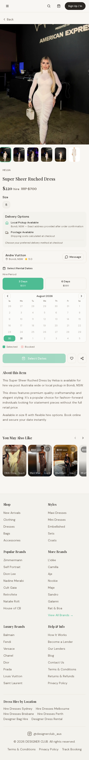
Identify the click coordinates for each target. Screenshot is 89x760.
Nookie (53, 581)
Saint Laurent (12, 683)
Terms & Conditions (62, 669)
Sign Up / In (75, 6)
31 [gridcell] (21, 338)
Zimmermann (12, 560)
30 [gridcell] (9, 338)
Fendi (7, 642)
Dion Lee (9, 574)
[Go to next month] (81, 296)
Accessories (12, 540)
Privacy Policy (57, 683)
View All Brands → (60, 615)
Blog (51, 655)
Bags (6, 533)
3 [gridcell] (56, 338)
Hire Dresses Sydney (17, 709)
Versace (9, 649)
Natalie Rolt (11, 601)
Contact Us (56, 662)
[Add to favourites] (22, 449)
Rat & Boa (55, 608)
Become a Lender (60, 642)
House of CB (12, 608)
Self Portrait (12, 567)
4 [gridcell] (67, 338)
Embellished (56, 526)
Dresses (9, 526)
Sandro (53, 594)
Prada (7, 669)
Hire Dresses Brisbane (18, 714)
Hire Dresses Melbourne (52, 709)
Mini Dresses (57, 520)
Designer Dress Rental (47, 719)
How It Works (57, 635)
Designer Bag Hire (15, 719)
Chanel (8, 655)
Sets (51, 533)
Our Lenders (56, 649)
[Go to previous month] (8, 296)
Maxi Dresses (57, 513)
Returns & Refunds (61, 676)
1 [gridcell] (32, 338)
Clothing (9, 520)
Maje (51, 588)
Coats (52, 540)
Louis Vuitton (12, 676)
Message (75, 257)
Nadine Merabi (13, 581)
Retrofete (10, 594)
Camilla (53, 567)
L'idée (52, 560)
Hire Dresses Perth (50, 714)
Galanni (53, 601)
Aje (50, 574)
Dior (6, 662)
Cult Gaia (10, 588)
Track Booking (72, 749)
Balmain (8, 635)
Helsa (7, 170)
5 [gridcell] (79, 338)
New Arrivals (12, 513)
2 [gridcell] (44, 338)
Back (10, 19)
